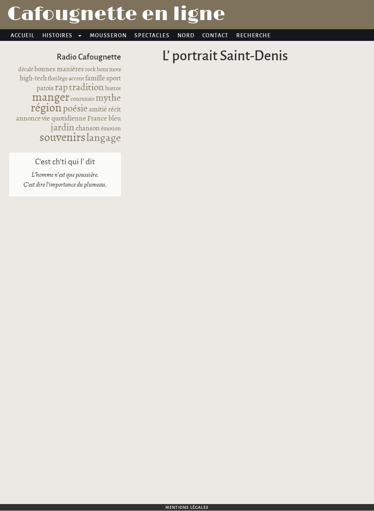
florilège (58, 78)
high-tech (33, 79)
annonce (28, 119)
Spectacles (151, 35)
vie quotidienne (64, 119)
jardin (63, 127)
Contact (215, 35)
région (46, 108)
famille (95, 79)
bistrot (113, 88)
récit (114, 110)
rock (90, 69)
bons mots (109, 69)
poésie (75, 108)
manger (50, 97)
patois (45, 88)
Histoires (55, 36)
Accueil (22, 35)
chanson (88, 129)
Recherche (253, 35)
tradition (86, 87)
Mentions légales (187, 507)
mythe (108, 98)
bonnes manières (59, 69)
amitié (98, 110)
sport (113, 79)
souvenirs (62, 137)
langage (104, 138)
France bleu (104, 119)
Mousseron (108, 35)
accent (76, 78)
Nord (186, 35)
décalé (25, 69)
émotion (111, 128)
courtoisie (82, 99)
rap (61, 87)
